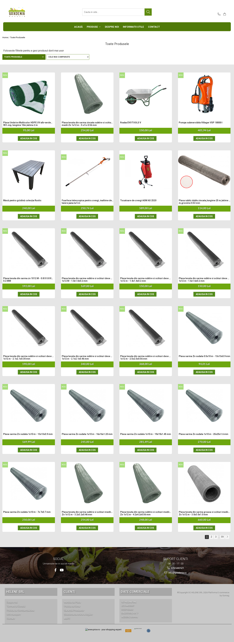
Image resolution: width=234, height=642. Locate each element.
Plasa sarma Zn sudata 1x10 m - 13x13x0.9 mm (28, 434)
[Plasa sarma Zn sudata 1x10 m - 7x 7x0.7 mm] (28, 483)
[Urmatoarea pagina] (227, 537)
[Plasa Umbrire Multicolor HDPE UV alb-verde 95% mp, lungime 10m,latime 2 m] (28, 93)
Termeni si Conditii (16, 606)
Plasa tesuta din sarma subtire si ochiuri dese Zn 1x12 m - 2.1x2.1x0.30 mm (29, 357)
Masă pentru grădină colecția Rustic (22, 200)
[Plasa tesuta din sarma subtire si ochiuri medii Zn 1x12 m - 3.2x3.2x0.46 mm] (87, 483)
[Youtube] (61, 570)
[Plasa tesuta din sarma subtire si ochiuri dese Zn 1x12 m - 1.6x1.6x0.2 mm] (204, 249)
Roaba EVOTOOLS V (130, 122)
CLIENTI (69, 592)
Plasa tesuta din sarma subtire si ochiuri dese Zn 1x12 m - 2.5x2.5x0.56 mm (146, 357)
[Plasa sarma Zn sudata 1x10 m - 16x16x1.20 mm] (87, 405)
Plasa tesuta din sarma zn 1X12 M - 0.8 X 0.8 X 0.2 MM (27, 279)
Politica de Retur (72, 606)
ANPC (67, 618)
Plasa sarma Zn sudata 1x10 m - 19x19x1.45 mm (145, 434)
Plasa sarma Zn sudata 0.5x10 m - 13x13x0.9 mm (204, 356)
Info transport (14, 614)
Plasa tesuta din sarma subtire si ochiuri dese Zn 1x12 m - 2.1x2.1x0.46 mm (87, 357)
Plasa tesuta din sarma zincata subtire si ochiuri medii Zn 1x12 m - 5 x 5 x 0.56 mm (87, 123)
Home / (6, 37)
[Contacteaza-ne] (218, 14)
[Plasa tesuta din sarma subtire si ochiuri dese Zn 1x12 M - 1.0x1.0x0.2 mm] (87, 249)
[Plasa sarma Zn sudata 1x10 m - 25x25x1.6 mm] (204, 405)
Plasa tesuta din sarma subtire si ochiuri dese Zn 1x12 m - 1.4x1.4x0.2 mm (146, 279)
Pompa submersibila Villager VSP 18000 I (200, 122)
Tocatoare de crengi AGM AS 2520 (138, 200)
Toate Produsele (17, 37)
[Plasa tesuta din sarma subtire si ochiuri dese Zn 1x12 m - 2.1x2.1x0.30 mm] (28, 327)
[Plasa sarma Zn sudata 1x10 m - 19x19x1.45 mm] (145, 405)
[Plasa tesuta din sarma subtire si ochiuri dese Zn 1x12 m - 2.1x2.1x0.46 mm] (87, 327)
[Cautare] (148, 12)
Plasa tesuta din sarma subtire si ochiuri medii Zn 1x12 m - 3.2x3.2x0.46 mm (86, 513)
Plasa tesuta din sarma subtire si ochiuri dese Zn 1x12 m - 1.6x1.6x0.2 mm (204, 279)
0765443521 (177, 568)
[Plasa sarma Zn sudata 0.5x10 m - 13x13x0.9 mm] (204, 327)
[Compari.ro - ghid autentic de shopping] (148, 631)
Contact (11, 618)
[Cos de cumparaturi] (224, 14)
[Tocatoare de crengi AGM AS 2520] (145, 171)
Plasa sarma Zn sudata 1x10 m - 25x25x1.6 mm (203, 434)
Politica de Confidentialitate (20, 610)
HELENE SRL (15, 592)
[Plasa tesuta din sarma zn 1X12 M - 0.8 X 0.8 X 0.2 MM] (28, 249)
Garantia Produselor (74, 610)
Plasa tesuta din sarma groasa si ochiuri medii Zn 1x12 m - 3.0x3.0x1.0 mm (203, 513)
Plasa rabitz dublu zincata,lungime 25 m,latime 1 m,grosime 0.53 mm (204, 201)
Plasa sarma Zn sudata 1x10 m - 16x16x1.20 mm (87, 434)
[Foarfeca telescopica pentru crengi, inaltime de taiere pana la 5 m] (87, 171)
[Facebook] (55, 570)
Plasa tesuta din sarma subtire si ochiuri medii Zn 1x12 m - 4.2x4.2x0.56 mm (144, 513)
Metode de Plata (72, 602)
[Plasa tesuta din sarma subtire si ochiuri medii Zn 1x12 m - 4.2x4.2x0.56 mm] (145, 483)
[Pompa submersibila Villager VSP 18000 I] (204, 93)
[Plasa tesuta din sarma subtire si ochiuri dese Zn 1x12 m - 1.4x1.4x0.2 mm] (145, 249)
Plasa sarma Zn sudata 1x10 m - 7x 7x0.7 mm (27, 512)
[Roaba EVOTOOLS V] (145, 93)
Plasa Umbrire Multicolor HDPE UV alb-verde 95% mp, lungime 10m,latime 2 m (27, 123)
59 (222, 537)
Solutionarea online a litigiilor (78, 614)
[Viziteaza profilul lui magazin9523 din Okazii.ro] (128, 631)
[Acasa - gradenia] (24, 12)
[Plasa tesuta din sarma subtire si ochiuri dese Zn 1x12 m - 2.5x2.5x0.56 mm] (145, 327)
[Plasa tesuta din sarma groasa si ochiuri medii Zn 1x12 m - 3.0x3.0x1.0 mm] (204, 483)
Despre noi (12, 602)
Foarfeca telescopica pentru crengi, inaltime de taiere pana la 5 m (87, 201)
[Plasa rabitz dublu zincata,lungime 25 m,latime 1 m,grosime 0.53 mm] (204, 172)
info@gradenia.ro (177, 572)
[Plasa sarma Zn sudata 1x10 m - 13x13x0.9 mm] (28, 405)
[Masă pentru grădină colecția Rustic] (28, 171)
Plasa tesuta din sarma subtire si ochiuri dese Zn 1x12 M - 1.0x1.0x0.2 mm (87, 279)
